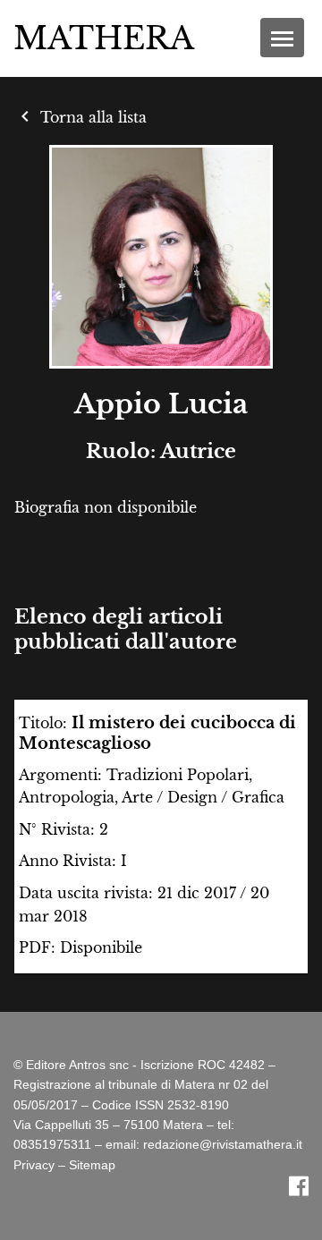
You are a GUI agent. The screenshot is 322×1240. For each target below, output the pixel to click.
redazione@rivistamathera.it (222, 1144)
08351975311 (52, 1144)
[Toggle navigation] (282, 37)
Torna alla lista (80, 117)
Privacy (34, 1165)
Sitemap (92, 1165)
